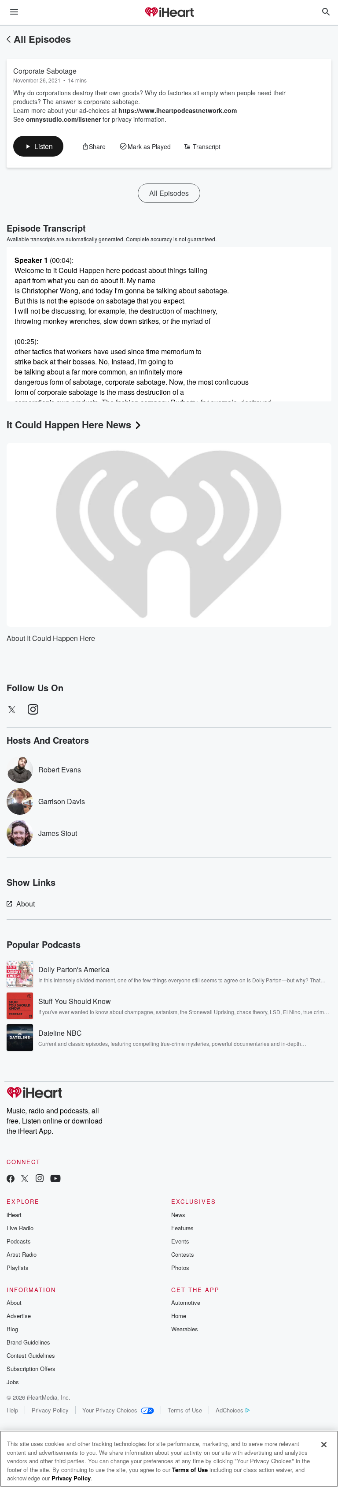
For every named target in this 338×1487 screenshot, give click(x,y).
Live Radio (20, 1228)
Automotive (185, 1302)
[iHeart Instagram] (40, 1179)
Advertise (19, 1315)
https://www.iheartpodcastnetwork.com (177, 110)
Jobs (13, 1382)
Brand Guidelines (28, 1342)
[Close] (324, 1444)
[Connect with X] (24, 1179)
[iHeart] (169, 13)
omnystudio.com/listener (63, 119)
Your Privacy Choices (109, 1410)
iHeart (14, 1214)
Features (182, 1228)
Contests (182, 1254)
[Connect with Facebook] (11, 1179)
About (25, 904)
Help (12, 1410)
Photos (180, 1267)
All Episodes (42, 39)
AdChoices (229, 1410)
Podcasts (19, 1241)
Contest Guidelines (31, 1355)
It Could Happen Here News (69, 424)
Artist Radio (22, 1254)
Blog (12, 1329)
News (178, 1214)
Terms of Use (185, 1410)
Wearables (184, 1329)
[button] (38, 146)
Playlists (18, 1267)
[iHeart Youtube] (55, 1179)
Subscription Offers (31, 1368)
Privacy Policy (50, 1410)
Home (178, 1315)
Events (180, 1241)
